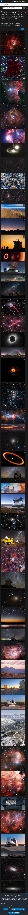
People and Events (5, 21)
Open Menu (5, 4)
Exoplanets (20, 16)
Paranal (20, 20)
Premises (13, 21)
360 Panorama (9, 14)
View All (3, 14)
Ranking (22, 28)
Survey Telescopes (17, 25)
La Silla (10, 20)
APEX (18, 14)
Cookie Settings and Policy (14, 912)
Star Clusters (4, 25)
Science (14, 1)
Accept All (6, 909)
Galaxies (8, 18)
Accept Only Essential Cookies (18, 909)
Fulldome (3, 18)
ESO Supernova (13, 16)
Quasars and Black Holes (7, 23)
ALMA (14, 14)
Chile (21, 14)
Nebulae (15, 20)
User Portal (19, 1)
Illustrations (4, 20)
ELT (8, 16)
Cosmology (3, 16)
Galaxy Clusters (15, 18)
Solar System (17, 23)
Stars (10, 25)
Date (26, 28)
